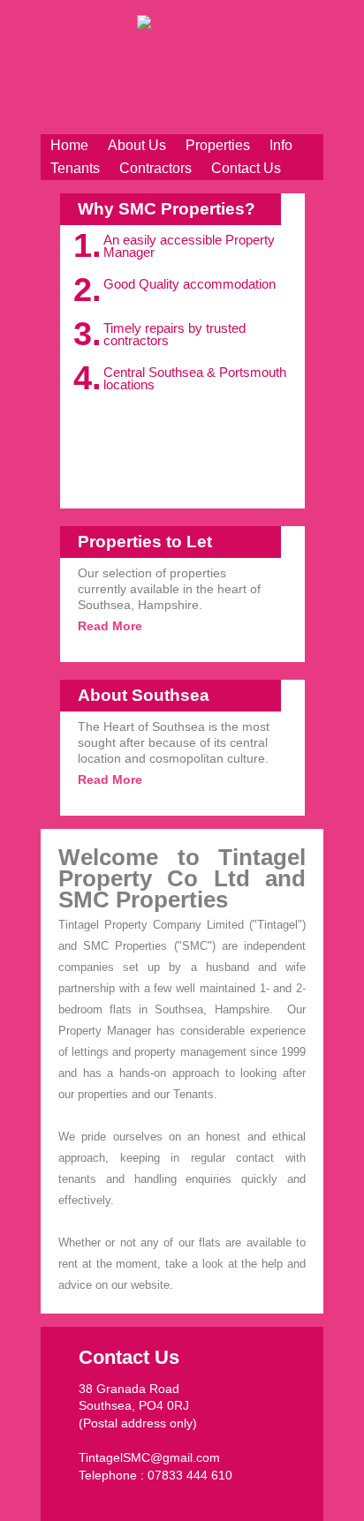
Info (280, 145)
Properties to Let (145, 541)
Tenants (75, 168)
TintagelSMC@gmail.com (149, 1457)
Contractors (155, 168)
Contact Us (246, 168)
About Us (137, 145)
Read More (110, 626)
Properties (218, 145)
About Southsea (143, 695)
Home (69, 145)
